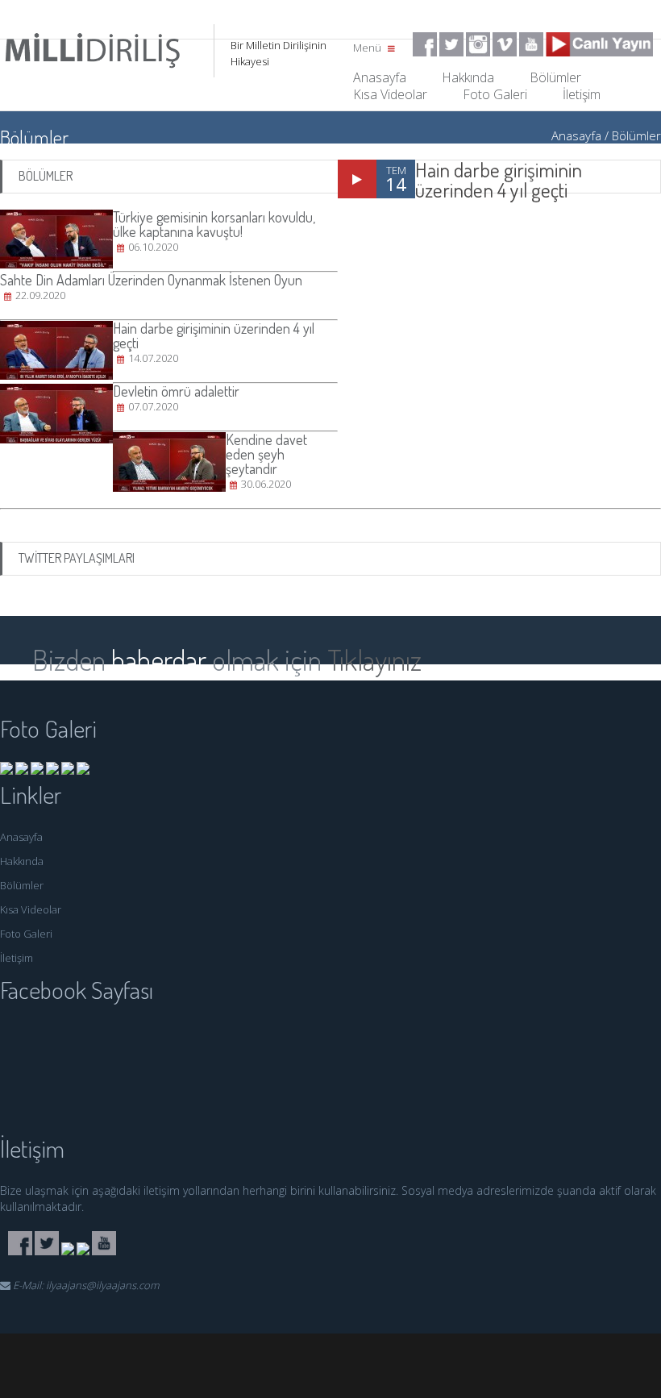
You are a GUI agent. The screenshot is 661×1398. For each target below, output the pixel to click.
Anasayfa (576, 135)
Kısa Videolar (390, 94)
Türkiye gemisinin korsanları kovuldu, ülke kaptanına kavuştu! (214, 224)
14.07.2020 (153, 358)
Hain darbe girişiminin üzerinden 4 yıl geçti (498, 179)
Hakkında (22, 861)
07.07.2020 (153, 406)
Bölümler (636, 135)
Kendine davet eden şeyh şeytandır (266, 454)
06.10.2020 (153, 246)
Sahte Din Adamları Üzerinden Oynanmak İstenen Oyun (151, 280)
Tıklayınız (374, 659)
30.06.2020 (266, 483)
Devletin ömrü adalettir (176, 391)
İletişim (582, 94)
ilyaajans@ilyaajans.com (102, 1285)
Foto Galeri (495, 94)
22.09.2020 (40, 295)
